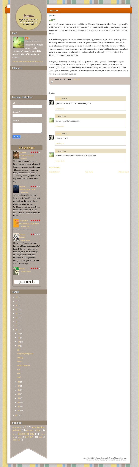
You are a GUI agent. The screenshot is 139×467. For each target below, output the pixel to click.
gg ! (18, 349)
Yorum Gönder (54, 167)
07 (19, 386)
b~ (57, 116)
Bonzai (22, 268)
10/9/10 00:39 (60, 161)
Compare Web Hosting (93, 460)
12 (16, 321)
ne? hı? (29, 436)
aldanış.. (20, 357)
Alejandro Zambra (26, 271)
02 (19, 406)
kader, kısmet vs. (24, 365)
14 (16, 313)
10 (16, 329)
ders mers (29, 430)
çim (18, 373)
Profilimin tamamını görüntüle (27, 61)
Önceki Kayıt (124, 171)
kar (13, 434)
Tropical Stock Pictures (120, 460)
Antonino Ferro (25, 226)
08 (19, 381)
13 (16, 317)
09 (19, 345)
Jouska (28, 15)
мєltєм (58, 98)
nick (40, 437)
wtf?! (52, 20)
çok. (19, 369)
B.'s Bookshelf (26, 147)
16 (16, 305)
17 (16, 301)
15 (16, 309)
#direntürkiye (16, 427)
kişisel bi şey (26, 433)
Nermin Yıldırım (25, 240)
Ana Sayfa (54, 10)
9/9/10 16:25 (60, 144)
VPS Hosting (103, 460)
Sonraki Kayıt (54, 171)
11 (16, 325)
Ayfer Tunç (24, 158)
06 (19, 390)
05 (19, 394)
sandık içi (16, 439)
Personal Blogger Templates (118, 458)
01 (19, 410)
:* (25, 427)
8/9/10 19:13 (60, 126)
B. (29, 38)
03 (19, 402)
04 (19, 398)
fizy (38, 430)
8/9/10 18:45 (60, 109)
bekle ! (20, 361)
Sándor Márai (24, 192)
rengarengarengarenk (25, 353)
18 (16, 297)
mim (19, 437)
